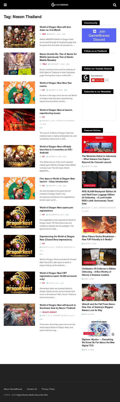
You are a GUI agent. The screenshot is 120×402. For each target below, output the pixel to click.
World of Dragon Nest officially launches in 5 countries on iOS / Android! (56, 149)
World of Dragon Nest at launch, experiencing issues (56, 111)
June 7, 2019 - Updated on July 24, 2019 (58, 315)
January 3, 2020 (55, 186)
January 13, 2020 (55, 90)
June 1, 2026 (88, 279)
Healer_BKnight (49, 312)
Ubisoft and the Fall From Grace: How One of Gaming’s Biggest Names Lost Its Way (98, 307)
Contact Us (32, 388)
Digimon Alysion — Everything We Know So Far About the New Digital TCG (98, 342)
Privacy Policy (48, 388)
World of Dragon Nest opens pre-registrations (56, 209)
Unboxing (89, 185)
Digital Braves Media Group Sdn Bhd (32, 394)
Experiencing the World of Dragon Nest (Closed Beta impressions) (57, 238)
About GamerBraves (13, 388)
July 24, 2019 (53, 283)
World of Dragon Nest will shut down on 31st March (55, 28)
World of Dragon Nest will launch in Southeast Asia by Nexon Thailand (58, 306)
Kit (43, 90)
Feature (88, 150)
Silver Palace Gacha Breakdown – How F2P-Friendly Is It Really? (99, 238)
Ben (44, 34)
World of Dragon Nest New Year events (56, 84)
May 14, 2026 (88, 350)
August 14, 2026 (90, 166)
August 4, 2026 (89, 243)
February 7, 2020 (57, 64)
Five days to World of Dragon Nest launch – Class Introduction (57, 180)
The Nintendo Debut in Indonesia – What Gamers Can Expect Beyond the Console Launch (99, 159)
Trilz (44, 64)
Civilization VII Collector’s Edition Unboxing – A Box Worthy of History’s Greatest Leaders (99, 271)
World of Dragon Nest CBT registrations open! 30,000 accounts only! (58, 276)
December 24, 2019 (56, 215)
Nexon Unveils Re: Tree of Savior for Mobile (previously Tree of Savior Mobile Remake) (58, 57)
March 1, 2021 (55, 34)
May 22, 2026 (88, 314)
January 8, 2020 (55, 157)
